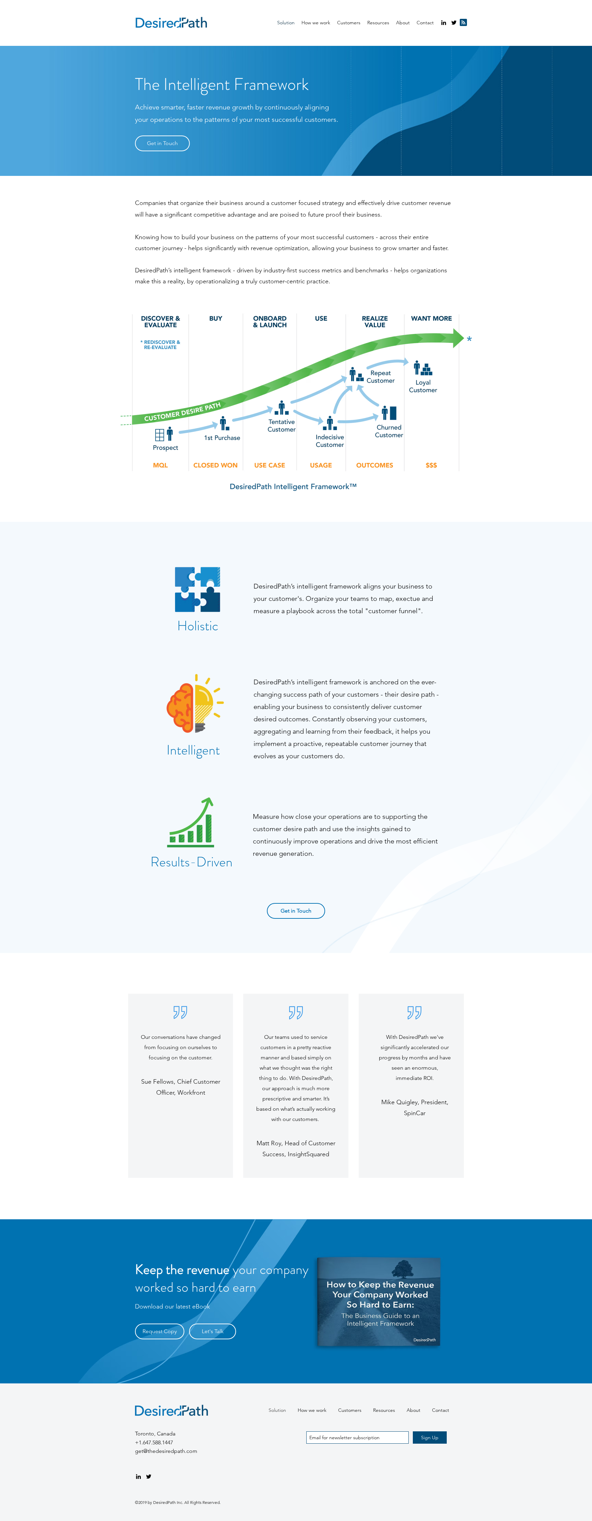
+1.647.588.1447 (154, 1442)
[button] (378, 22)
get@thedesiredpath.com (166, 1451)
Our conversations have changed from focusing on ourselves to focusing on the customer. (181, 1047)
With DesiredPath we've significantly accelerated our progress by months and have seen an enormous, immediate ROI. (415, 1057)
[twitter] (454, 22)
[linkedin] (443, 22)
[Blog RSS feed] (463, 23)
